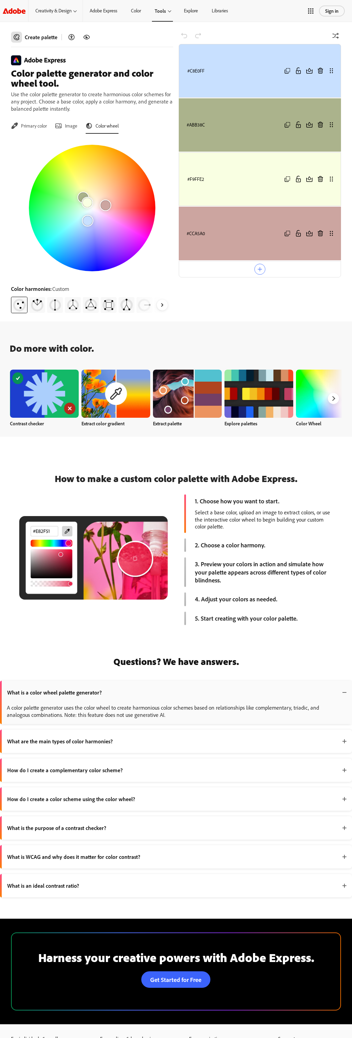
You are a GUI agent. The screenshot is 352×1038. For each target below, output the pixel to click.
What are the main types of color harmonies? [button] (60, 741)
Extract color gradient (102, 423)
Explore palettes (240, 423)
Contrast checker (27, 423)
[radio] (19, 305)
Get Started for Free (175, 979)
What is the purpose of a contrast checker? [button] (56, 827)
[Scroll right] (162, 304)
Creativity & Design (53, 11)
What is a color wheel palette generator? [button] (54, 692)
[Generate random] (335, 35)
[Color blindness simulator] (86, 37)
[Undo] (184, 35)
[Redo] (198, 35)
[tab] (29, 126)
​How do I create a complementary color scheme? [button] (65, 770)
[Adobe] (14, 11)
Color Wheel (308, 423)
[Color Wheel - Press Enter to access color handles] (92, 208)
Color (136, 11)
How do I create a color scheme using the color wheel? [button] (71, 799)
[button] (310, 11)
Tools (160, 11)
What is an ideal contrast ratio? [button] (43, 885)
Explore (191, 11)
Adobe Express (103, 11)
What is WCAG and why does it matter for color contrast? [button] (73, 856)
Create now (44, 393)
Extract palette (167, 423)
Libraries (220, 11)
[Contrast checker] (71, 37)
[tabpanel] (92, 226)
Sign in (332, 11)
